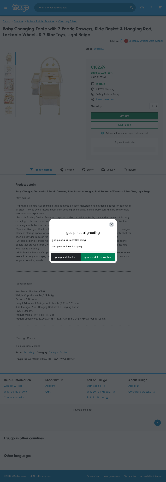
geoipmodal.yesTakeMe (97, 257)
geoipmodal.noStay (66, 257)
